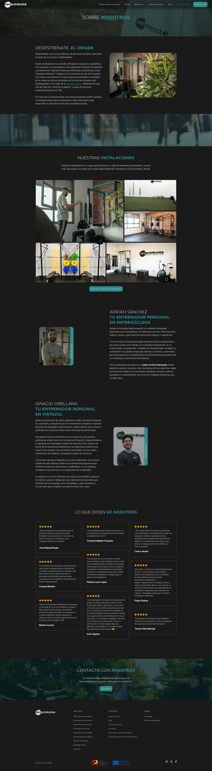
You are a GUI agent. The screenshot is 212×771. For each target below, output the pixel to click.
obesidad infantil (74, 83)
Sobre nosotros (183, 4)
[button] (139, 4)
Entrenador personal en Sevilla (120, 732)
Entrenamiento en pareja (82, 732)
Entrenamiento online (81, 728)
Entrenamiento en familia (82, 737)
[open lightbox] (79, 211)
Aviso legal (148, 716)
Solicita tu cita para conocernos (106, 289)
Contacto (112, 728)
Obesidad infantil (79, 745)
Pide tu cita (200, 4)
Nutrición (76, 749)
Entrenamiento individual (82, 720)
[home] (15, 4)
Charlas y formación (80, 741)
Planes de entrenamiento (109, 4)
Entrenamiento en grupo (82, 724)
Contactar (106, 689)
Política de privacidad (152, 720)
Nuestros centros (156, 4)
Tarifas (127, 4)
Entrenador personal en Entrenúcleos (123, 737)
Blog (170, 4)
